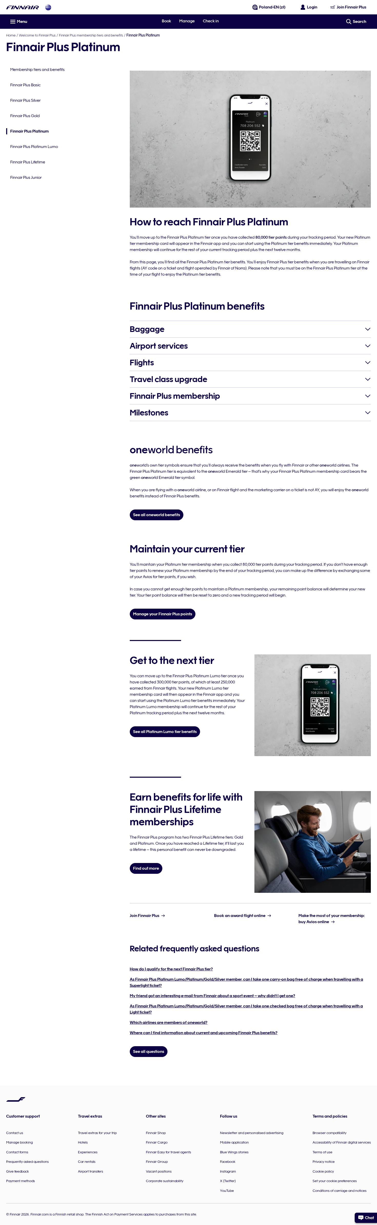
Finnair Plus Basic (25, 85)
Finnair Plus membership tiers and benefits (91, 35)
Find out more (146, 868)
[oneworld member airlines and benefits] (48, 7)
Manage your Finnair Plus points (162, 614)
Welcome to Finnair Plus (37, 35)
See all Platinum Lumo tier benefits (165, 731)
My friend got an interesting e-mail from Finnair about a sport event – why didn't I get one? (212, 996)
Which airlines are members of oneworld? (168, 1022)
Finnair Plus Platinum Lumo (34, 146)
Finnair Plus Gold (25, 116)
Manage (187, 21)
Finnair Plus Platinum (27, 131)
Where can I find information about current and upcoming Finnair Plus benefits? (203, 1033)
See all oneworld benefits (156, 515)
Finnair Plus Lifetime (27, 162)
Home (11, 35)
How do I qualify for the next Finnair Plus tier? (171, 969)
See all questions (148, 1051)
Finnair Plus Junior (26, 177)
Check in (211, 21)
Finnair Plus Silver (25, 100)
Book (166, 21)
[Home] (22, 7)
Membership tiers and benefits (37, 69)
